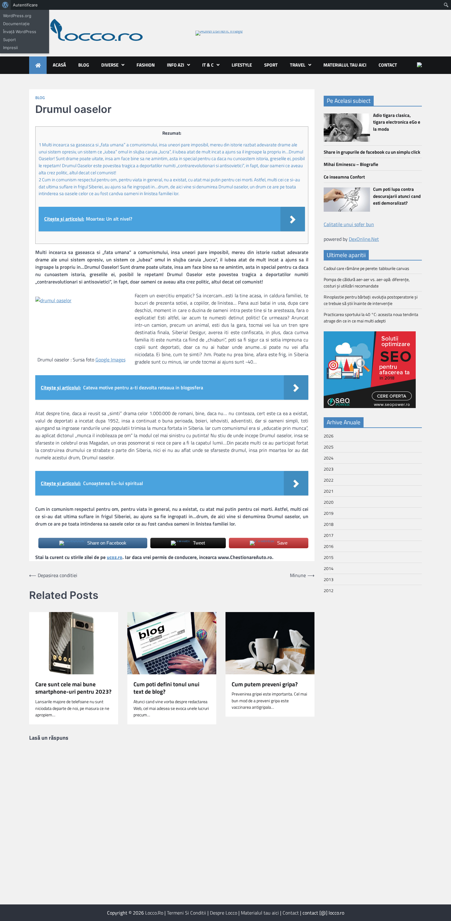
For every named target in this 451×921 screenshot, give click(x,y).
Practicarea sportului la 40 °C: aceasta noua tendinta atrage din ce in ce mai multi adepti (371, 317)
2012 (328, 590)
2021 (328, 491)
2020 (328, 502)
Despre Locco (223, 912)
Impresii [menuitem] (10, 47)
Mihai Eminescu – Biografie (351, 164)
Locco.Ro (154, 912)
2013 (328, 579)
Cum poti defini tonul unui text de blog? (166, 688)
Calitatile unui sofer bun (349, 224)
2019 (328, 513)
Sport (271, 64)
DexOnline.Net (364, 238)
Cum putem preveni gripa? (265, 684)
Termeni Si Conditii (186, 912)
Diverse (109, 64)
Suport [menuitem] (9, 39)
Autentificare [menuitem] (25, 4)
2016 (328, 546)
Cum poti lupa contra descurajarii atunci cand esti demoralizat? (397, 196)
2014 (328, 568)
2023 (328, 469)
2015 (328, 557)
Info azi (175, 64)
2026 (328, 436)
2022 (328, 480)
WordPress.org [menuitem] (17, 15)
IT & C (208, 64)
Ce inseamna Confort (344, 176)
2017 (328, 535)
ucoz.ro (114, 557)
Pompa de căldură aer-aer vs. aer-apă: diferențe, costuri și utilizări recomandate (367, 282)
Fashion (146, 64)
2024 (328, 458)
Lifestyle (242, 64)
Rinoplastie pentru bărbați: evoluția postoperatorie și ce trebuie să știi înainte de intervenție (371, 300)
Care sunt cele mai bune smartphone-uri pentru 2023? (73, 688)
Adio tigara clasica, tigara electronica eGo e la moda (396, 122)
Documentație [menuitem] (16, 23)
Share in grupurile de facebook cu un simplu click (372, 151)
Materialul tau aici (344, 64)
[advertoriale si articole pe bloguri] (370, 406)
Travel (297, 64)
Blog (83, 64)
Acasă (59, 64)
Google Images (110, 359)
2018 (328, 524)
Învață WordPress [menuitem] (19, 31)
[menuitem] (5, 5)
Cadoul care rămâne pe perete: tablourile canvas (366, 268)
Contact (388, 64)
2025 (328, 447)
